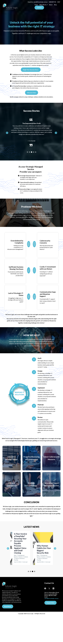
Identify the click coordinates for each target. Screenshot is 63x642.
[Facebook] (46, 587)
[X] (50, 587)
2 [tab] (29, 150)
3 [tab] (31, 150)
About (50, 4)
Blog (55, 4)
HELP (58, 2)
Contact (39, 7)
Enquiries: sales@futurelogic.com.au (37, 2)
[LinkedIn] (53, 587)
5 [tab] (35, 150)
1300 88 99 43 (52, 2)
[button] (20, 547)
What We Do (43, 4)
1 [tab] (27, 150)
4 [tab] (33, 150)
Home (36, 4)
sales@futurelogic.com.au (51, 597)
